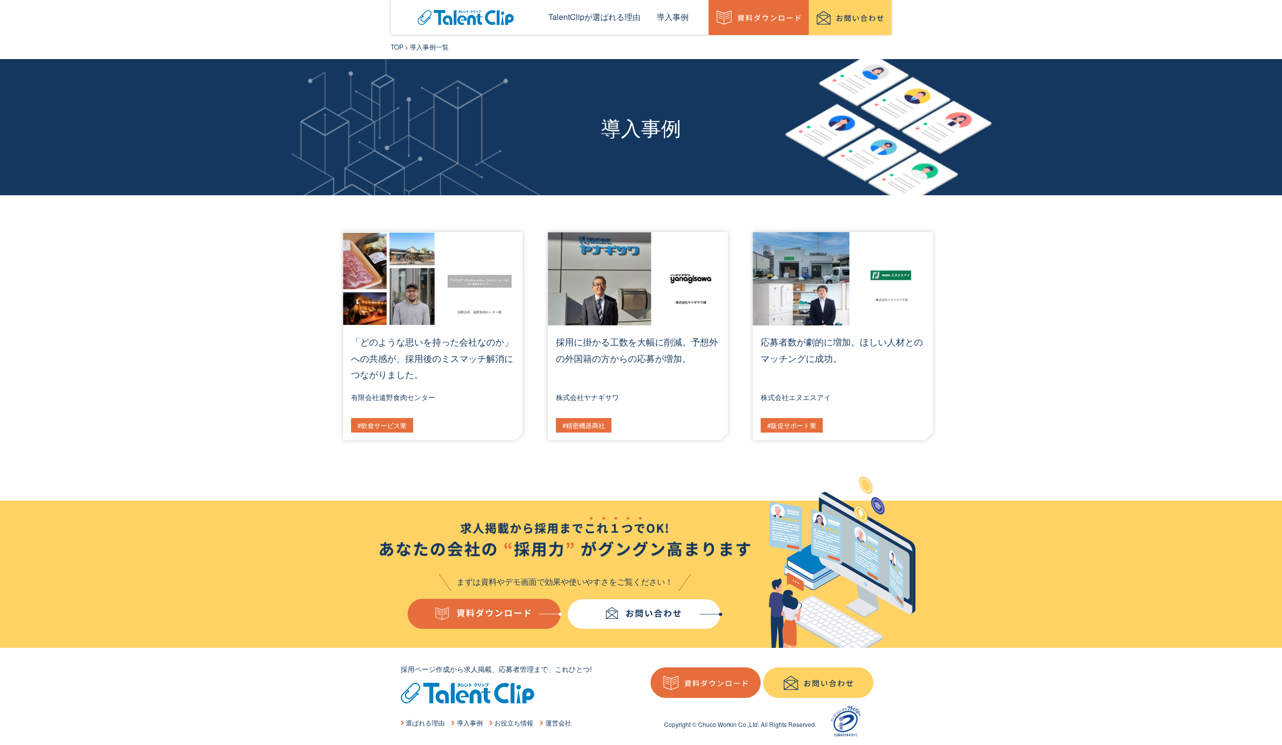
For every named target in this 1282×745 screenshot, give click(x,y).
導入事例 (469, 722)
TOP (397, 47)
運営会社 (558, 722)
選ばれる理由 (425, 722)
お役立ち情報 (513, 722)
